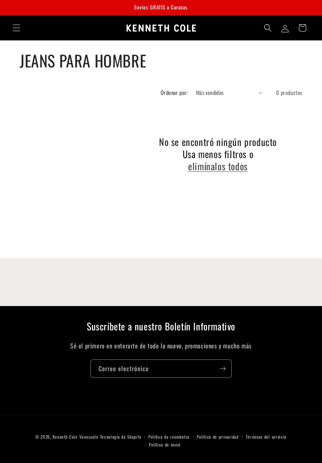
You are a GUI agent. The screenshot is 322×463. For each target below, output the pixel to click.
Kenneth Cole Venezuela (75, 437)
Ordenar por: (174, 92)
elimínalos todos (218, 166)
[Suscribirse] (222, 368)
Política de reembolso (169, 437)
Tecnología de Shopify (120, 437)
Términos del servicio (266, 437)
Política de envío (164, 444)
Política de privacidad (217, 437)
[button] (16, 27)
